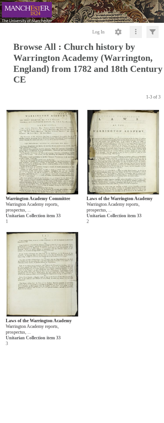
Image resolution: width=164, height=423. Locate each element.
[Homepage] (82, 11)
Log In (98, 32)
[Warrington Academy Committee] (42, 152)
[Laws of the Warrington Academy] (123, 152)
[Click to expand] (152, 32)
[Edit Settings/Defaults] (118, 32)
